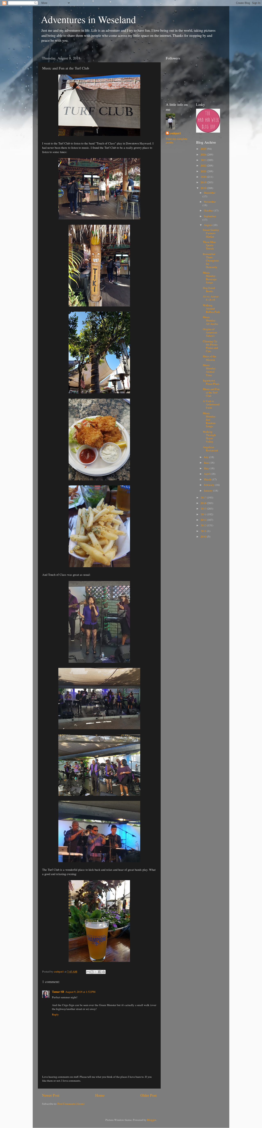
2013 (204, 520)
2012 (204, 525)
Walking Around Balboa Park (211, 308)
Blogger (151, 1120)
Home (100, 1095)
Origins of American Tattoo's (210, 332)
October (209, 210)
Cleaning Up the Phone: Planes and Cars (210, 346)
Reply (55, 1014)
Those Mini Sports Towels (209, 245)
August (208, 225)
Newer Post (50, 1095)
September (210, 216)
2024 (204, 154)
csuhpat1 (175, 133)
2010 (204, 536)
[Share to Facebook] (100, 972)
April (207, 474)
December (210, 193)
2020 (204, 177)
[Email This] (88, 972)
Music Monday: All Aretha (210, 320)
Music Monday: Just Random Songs (209, 419)
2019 (204, 182)
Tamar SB (58, 992)
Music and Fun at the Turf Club (211, 392)
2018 (204, 188)
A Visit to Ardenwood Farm (211, 404)
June (207, 462)
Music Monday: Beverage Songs (210, 277)
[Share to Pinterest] (104, 972)
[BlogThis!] (92, 972)
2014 (204, 514)
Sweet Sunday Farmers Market (211, 233)
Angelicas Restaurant (210, 448)
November (210, 201)
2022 (204, 165)
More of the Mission (209, 357)
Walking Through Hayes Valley (209, 437)
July (206, 457)
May (207, 468)
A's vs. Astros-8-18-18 (211, 298)
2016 (204, 503)
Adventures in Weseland (88, 19)
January (208, 490)
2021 (204, 171)
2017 (204, 497)
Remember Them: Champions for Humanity (211, 260)
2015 (204, 508)
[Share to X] (96, 972)
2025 (204, 149)
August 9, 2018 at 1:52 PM (80, 992)
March (208, 479)
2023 (204, 160)
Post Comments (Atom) (71, 1104)
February (209, 485)
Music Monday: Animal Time (209, 370)
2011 (204, 531)
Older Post (148, 1095)
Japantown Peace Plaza (211, 382)
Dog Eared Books (209, 289)
